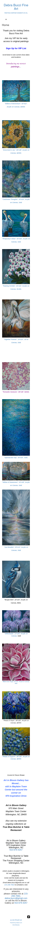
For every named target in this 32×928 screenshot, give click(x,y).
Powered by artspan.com (16, 922)
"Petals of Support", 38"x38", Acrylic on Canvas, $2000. (16, 757)
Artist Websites (16, 925)
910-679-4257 (16, 850)
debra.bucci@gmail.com (16, 898)
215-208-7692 (9, 885)
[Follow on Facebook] (28, 918)
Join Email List (17, 920)
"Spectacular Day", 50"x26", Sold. (16, 457)
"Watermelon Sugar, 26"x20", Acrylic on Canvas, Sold (16, 682)
